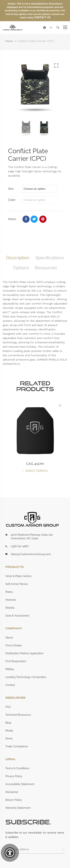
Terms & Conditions (17, 768)
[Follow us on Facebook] (26, 219)
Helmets (10, 599)
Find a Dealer (13, 645)
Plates (9, 592)
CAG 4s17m (35, 464)
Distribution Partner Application (24, 653)
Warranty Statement (18, 807)
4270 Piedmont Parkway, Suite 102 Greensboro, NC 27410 (32, 536)
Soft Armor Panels (16, 584)
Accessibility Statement (19, 784)
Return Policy (13, 800)
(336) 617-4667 (20, 546)
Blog (8, 722)
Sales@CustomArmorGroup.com (31, 554)
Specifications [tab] (49, 257)
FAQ (8, 706)
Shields (9, 607)
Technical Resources (18, 714)
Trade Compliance (16, 746)
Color (11, 200)
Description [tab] (18, 257)
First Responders (15, 661)
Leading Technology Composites (25, 677)
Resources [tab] (46, 267)
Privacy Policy (13, 776)
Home (9, 41)
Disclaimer (11, 792)
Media (9, 730)
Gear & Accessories (17, 615)
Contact (10, 685)
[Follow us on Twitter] (34, 219)
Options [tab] (21, 267)
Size (10, 188)
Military (9, 669)
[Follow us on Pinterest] (42, 219)
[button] (48, 28)
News (9, 738)
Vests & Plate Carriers (18, 576)
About (9, 637)
